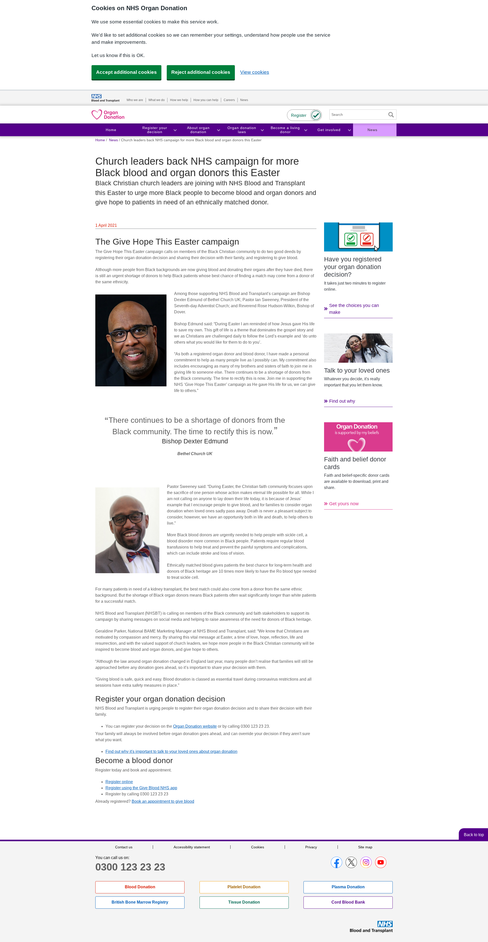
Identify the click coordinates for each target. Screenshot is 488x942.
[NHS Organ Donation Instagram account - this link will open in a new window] (366, 862)
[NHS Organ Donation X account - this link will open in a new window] (351, 862)
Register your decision (154, 130)
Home (111, 130)
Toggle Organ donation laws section (262, 129)
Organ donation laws (241, 130)
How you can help (205, 100)
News (244, 100)
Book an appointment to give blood (163, 801)
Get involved (329, 130)
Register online (119, 782)
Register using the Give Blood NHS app (141, 788)
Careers (229, 100)
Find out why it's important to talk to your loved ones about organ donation (171, 751)
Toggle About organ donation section (218, 129)
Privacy (311, 847)
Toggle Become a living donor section (305, 129)
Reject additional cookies (200, 72)
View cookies (254, 72)
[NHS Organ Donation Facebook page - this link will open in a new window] (336, 862)
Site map (365, 847)
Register (298, 115)
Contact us (123, 847)
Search (391, 115)
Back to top (474, 835)
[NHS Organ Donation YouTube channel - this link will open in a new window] (381, 862)
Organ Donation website (195, 726)
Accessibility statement (192, 847)
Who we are (135, 100)
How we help (179, 100)
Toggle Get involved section (349, 129)
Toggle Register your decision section (175, 129)
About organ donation (198, 130)
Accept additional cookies (126, 72)
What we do (156, 100)
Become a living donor (285, 130)
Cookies (257, 847)
